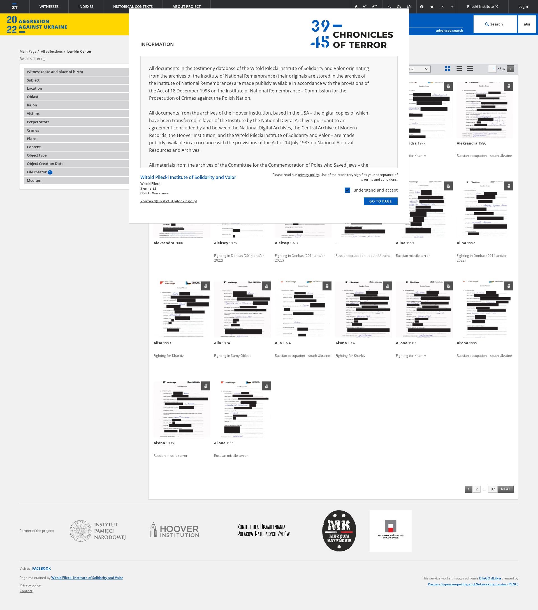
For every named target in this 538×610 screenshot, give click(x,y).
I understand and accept (374, 190)
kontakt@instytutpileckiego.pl (168, 201)
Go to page (380, 201)
